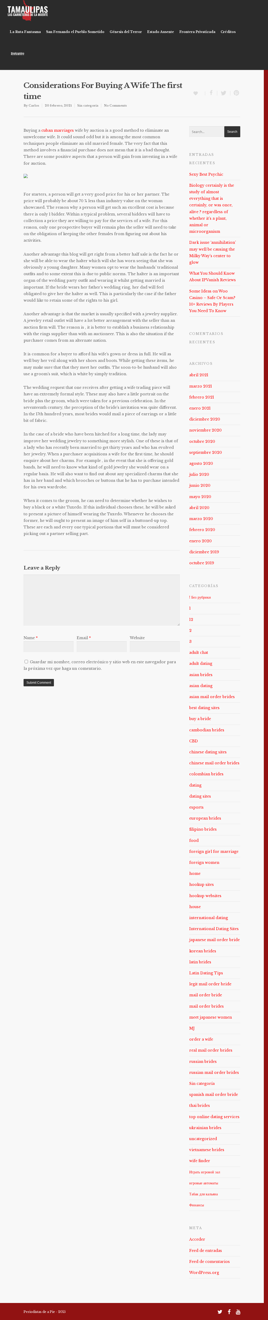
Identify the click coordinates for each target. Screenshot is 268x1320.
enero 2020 (200, 541)
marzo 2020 (201, 518)
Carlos (34, 105)
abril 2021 (198, 375)
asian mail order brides (212, 696)
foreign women (204, 862)
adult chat (198, 652)
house (195, 906)
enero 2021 (200, 408)
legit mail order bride (210, 984)
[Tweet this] (223, 93)
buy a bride (200, 718)
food (194, 840)
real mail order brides (210, 1050)
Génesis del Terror (126, 32)
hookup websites (205, 895)
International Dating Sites (214, 928)
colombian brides (206, 774)
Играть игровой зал (204, 1172)
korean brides (202, 951)
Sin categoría (87, 105)
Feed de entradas (205, 1250)
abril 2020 (199, 507)
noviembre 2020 (205, 430)
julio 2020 (199, 474)
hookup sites (201, 884)
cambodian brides (206, 730)
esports (196, 807)
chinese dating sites (208, 752)
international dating (208, 917)
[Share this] (211, 93)
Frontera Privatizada (197, 32)
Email (84, 638)
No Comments (115, 105)
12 (191, 619)
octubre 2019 (201, 563)
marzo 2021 (200, 386)
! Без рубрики (200, 597)
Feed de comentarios (209, 1261)
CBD (193, 741)
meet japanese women (210, 1017)
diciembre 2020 (204, 419)
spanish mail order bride (213, 1094)
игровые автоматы (203, 1183)
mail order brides (206, 1006)
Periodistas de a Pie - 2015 (45, 1312)
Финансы (196, 1205)
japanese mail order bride (214, 939)
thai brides (199, 1105)
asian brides (201, 674)
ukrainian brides (205, 1127)
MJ (192, 1028)
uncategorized (203, 1138)
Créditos (228, 32)
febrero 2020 (202, 529)
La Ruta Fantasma (25, 32)
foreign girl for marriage (213, 851)
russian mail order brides (214, 1072)
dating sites (200, 796)
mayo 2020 (200, 496)
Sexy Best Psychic (206, 174)
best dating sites (204, 707)
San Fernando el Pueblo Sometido (75, 32)
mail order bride (205, 995)
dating (195, 785)
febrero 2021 (201, 397)
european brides (205, 818)
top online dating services (214, 1116)
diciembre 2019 (204, 552)
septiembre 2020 (205, 452)
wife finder (199, 1160)
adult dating (200, 663)
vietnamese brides (206, 1149)
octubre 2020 (202, 441)
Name (31, 638)
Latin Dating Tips (206, 973)
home (194, 873)
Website (137, 638)
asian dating (201, 685)
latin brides (200, 962)
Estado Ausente (160, 32)
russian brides (203, 1061)
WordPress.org (204, 1272)
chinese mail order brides (214, 763)
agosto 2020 (201, 463)
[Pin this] (235, 93)
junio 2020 (199, 485)
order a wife (201, 1039)
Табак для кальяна (203, 1194)
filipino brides (203, 829)
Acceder (197, 1239)
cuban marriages (57, 130)
